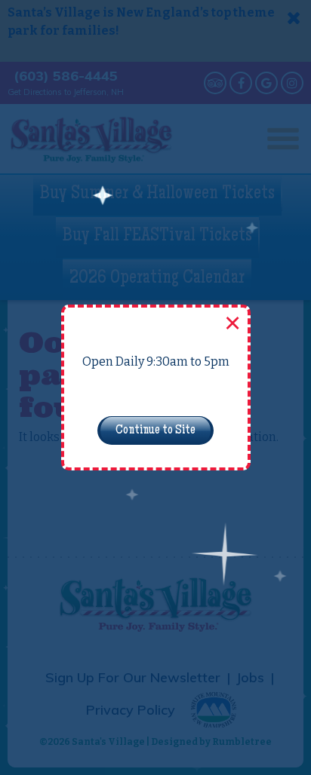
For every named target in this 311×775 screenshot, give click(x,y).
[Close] (231, 324)
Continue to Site (155, 430)
